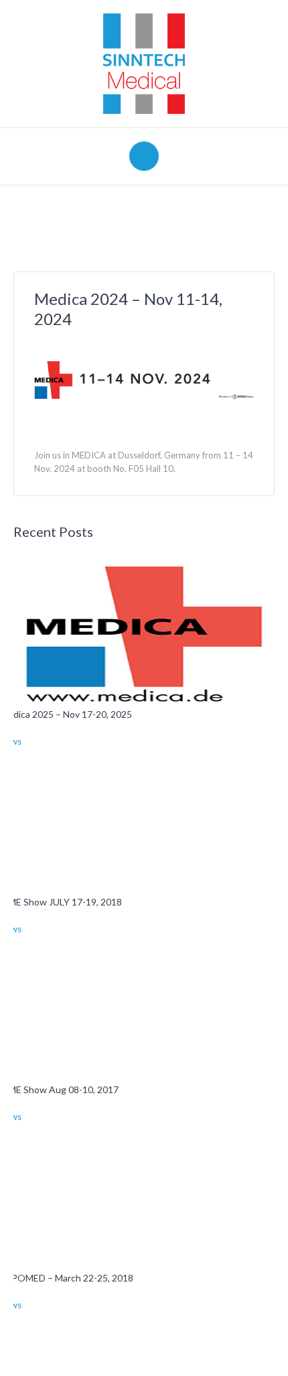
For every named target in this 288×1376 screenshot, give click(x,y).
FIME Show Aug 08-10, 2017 (59, 1089)
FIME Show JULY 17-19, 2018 (61, 902)
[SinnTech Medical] (144, 62)
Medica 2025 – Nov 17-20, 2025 (66, 714)
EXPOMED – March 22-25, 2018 (66, 1278)
